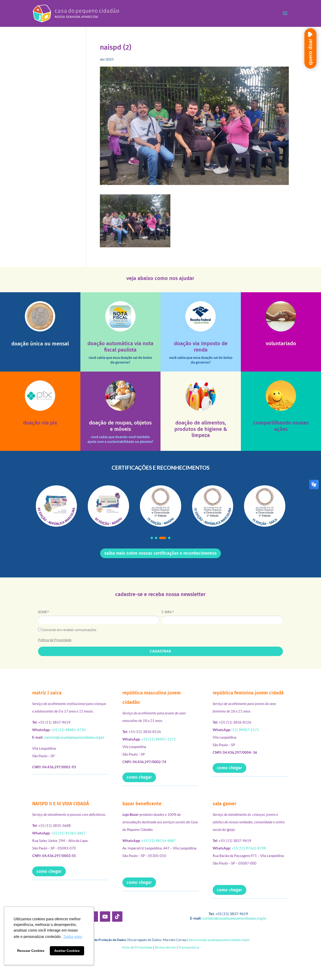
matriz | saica (47, 693)
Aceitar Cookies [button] (67, 951)
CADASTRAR (160, 651)
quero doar (310, 52)
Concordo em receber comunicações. (69, 630)
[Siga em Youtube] (105, 916)
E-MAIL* (168, 612)
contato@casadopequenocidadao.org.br (74, 737)
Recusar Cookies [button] (30, 951)
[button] (152, 538)
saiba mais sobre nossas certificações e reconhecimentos (160, 553)
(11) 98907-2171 (245, 730)
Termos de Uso (165, 947)
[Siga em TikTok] (117, 916)
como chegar (139, 777)
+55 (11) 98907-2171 (158, 739)
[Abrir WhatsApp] (309, 957)
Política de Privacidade (54, 640)
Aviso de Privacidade (137, 947)
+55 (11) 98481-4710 (68, 730)
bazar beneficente (141, 803)
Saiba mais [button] (72, 937)
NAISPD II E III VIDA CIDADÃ (60, 803)
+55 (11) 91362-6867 (68, 833)
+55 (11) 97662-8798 (248, 848)
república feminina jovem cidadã (248, 693)
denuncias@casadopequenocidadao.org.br (219, 940)
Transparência (188, 947)
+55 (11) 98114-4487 (158, 840)
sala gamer (224, 803)
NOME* (43, 612)
